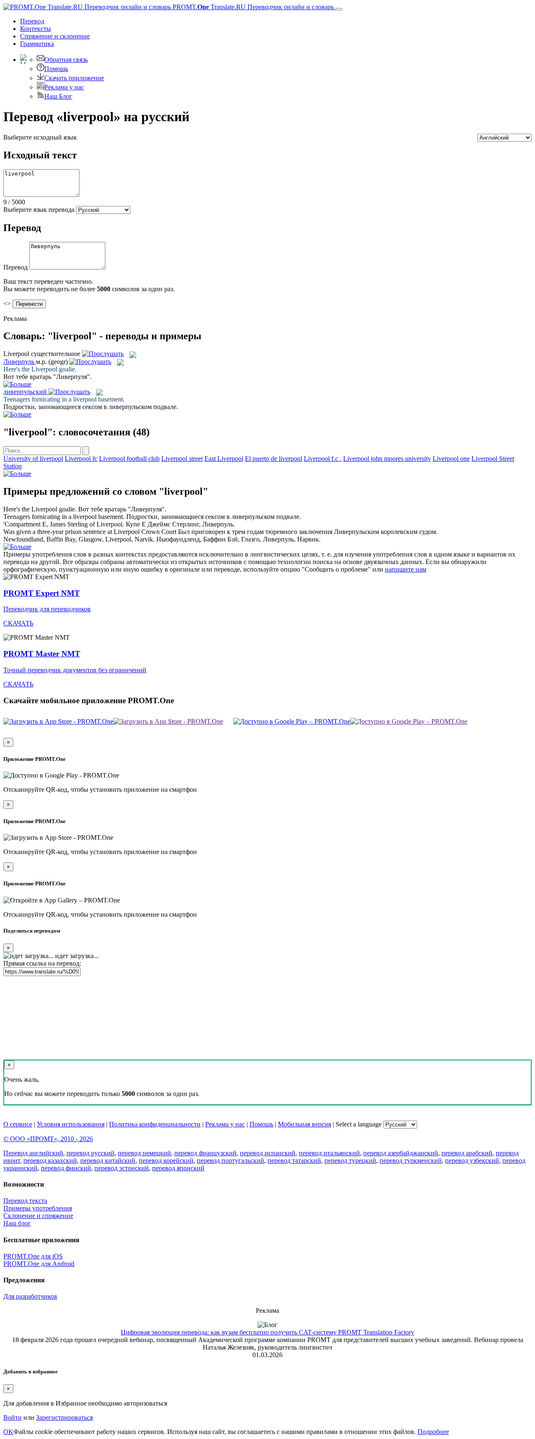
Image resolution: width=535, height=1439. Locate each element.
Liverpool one (451, 458)
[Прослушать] (103, 353)
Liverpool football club (129, 458)
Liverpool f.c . (322, 458)
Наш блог (17, 1223)
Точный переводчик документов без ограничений (74, 670)
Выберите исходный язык (40, 137)
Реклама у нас (64, 87)
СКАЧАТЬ (18, 623)
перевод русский (90, 1153)
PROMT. (252, 6)
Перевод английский (33, 1153)
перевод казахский (50, 1160)
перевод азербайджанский (400, 1153)
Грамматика (37, 43)
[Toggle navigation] (339, 9)
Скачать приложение (74, 77)
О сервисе (17, 1124)
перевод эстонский (121, 1168)
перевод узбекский (472, 1160)
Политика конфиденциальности (155, 1124)
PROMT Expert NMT (41, 593)
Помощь (56, 68)
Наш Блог (58, 96)
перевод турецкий (350, 1160)
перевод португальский (230, 1160)
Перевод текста (25, 1200)
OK (8, 1431)
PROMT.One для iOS (33, 1256)
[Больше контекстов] (17, 384)
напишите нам (405, 569)
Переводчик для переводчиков (47, 609)
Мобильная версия (304, 1124)
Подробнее (433, 1431)
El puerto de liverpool (273, 458)
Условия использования (70, 1124)
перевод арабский (466, 1153)
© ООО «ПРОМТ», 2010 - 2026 (48, 1138)
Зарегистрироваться (64, 1417)
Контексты (35, 28)
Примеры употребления (37, 1208)
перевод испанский (268, 1153)
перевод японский (178, 1168)
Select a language (359, 1124)
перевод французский (205, 1153)
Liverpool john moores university (387, 458)
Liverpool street (182, 458)
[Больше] (17, 473)
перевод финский (66, 1168)
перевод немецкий (144, 1153)
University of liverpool (33, 458)
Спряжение (55, 36)
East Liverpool (223, 458)
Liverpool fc (81, 458)
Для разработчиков (30, 1296)
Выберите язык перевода (38, 209)
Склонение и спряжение (38, 1215)
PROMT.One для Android (38, 1263)
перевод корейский (166, 1160)
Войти (12, 1417)
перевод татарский (294, 1160)
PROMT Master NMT (41, 653)
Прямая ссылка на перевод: (42, 963)
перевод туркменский (411, 1160)
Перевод (32, 21)
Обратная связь (66, 59)
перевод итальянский (329, 1153)
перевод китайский (107, 1160)
